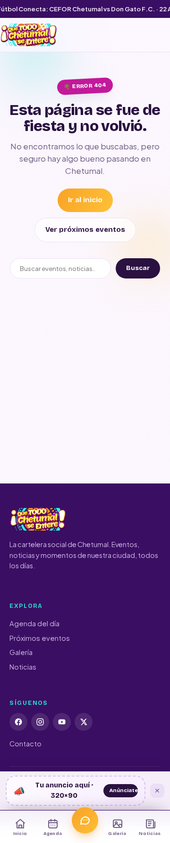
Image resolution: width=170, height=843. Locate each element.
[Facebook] (18, 722)
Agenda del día (34, 623)
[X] (84, 722)
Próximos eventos (39, 638)
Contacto (25, 743)
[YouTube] (62, 722)
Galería (21, 652)
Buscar (138, 268)
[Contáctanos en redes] (85, 820)
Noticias (22, 667)
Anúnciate (123, 790)
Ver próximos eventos (85, 229)
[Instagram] (40, 722)
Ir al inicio (85, 200)
